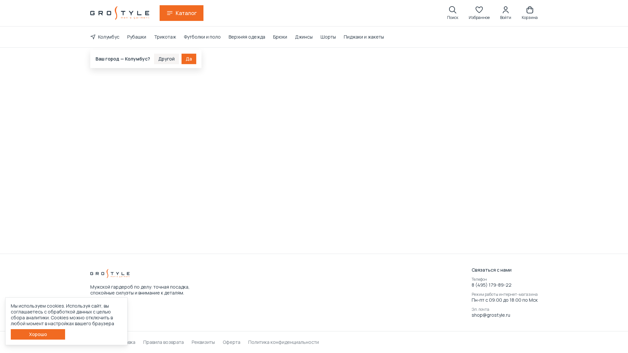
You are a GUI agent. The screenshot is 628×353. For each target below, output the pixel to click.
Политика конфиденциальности (283, 342)
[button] (479, 13)
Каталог (186, 13)
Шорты (328, 37)
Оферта (231, 342)
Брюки (280, 37)
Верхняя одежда (247, 37)
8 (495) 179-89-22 (492, 285)
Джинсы (304, 37)
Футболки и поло (202, 37)
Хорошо (38, 334)
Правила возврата (163, 342)
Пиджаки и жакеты (364, 37)
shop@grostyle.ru (491, 315)
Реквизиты (203, 342)
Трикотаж (165, 37)
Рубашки (136, 37)
